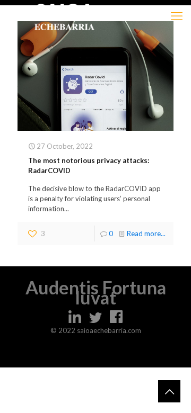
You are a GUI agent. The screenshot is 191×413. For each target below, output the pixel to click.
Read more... (146, 233)
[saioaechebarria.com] (64, 16)
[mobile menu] (177, 16)
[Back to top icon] (169, 391)
